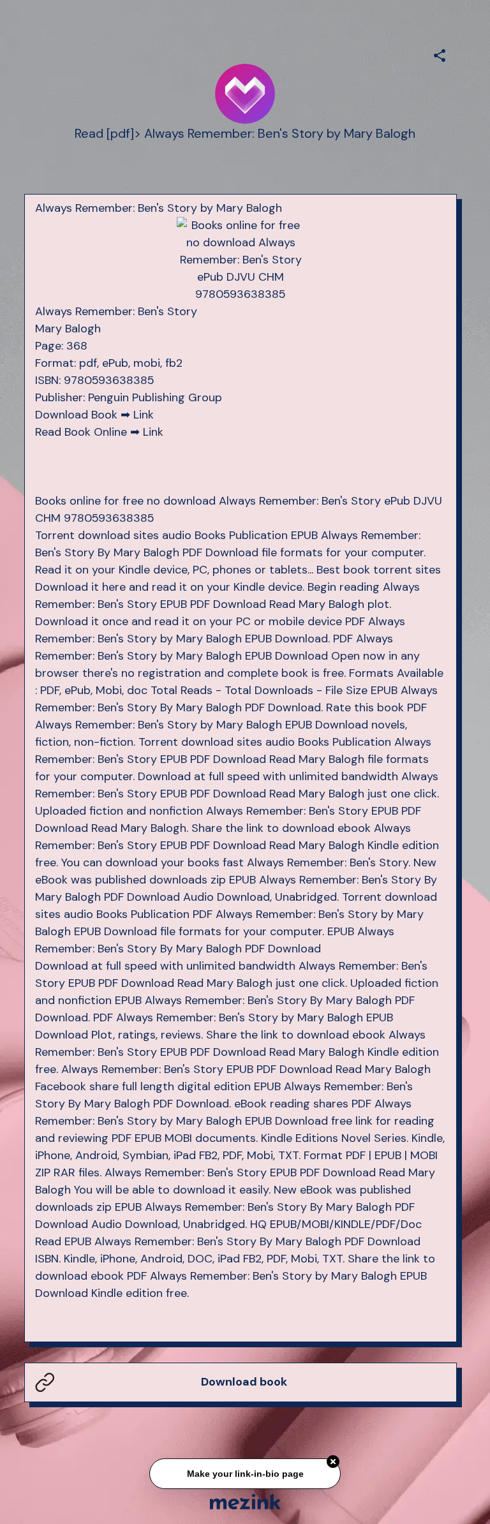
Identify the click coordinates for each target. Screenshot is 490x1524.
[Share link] (439, 53)
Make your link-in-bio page (244, 1475)
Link (143, 414)
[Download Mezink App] (245, 1501)
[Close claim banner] (333, 1463)
